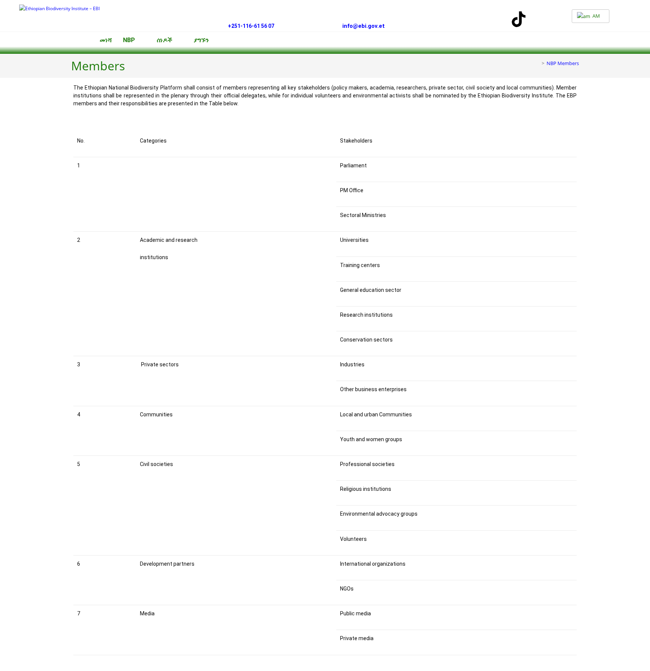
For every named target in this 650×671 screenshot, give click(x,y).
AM (595, 15)
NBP (129, 40)
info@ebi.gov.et (363, 26)
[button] (134, 40)
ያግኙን (201, 40)
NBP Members (563, 63)
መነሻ (106, 40)
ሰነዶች (164, 40)
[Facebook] (431, 19)
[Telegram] (540, 19)
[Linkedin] (475, 19)
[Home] (537, 63)
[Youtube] (496, 19)
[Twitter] (453, 19)
